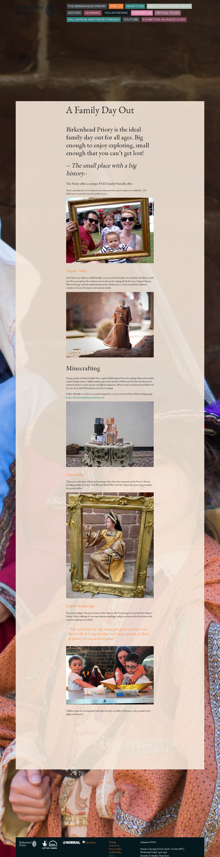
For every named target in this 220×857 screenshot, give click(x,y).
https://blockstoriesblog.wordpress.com (85, 397)
